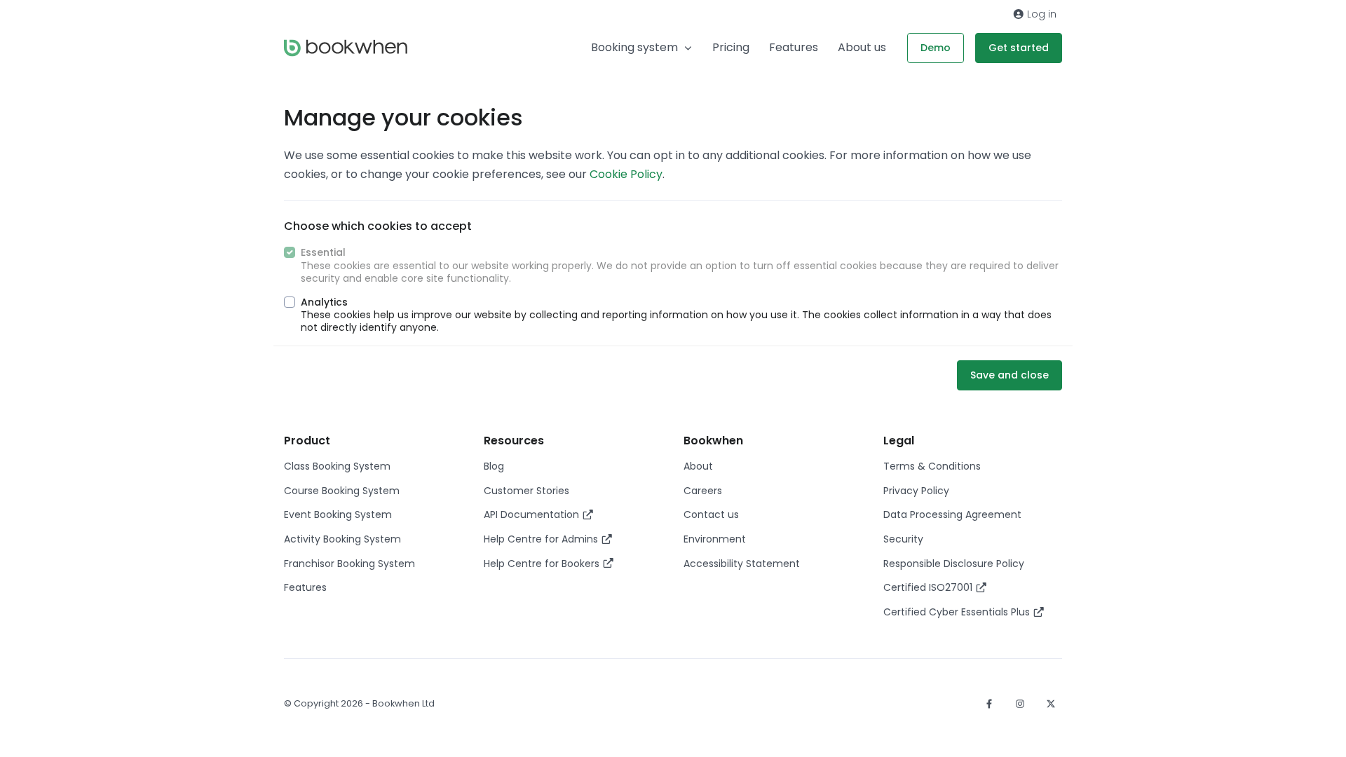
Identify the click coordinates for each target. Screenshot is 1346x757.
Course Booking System (342, 491)
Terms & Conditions (932, 466)
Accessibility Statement (742, 564)
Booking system (634, 47)
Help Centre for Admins (542, 539)
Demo (935, 48)
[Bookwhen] (345, 48)
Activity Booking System (342, 539)
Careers (703, 491)
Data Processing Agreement (952, 514)
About (698, 466)
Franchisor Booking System (349, 564)
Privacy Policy (916, 491)
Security (903, 539)
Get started (1018, 48)
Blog (494, 466)
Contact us (711, 514)
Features (793, 47)
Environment (715, 539)
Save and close (1009, 375)
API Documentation (533, 514)
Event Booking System (338, 514)
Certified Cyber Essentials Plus (958, 612)
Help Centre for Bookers (543, 564)
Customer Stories (526, 491)
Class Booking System (337, 466)
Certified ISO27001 (929, 587)
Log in (1040, 14)
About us (862, 47)
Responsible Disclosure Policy (953, 564)
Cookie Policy (626, 174)
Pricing (730, 47)
